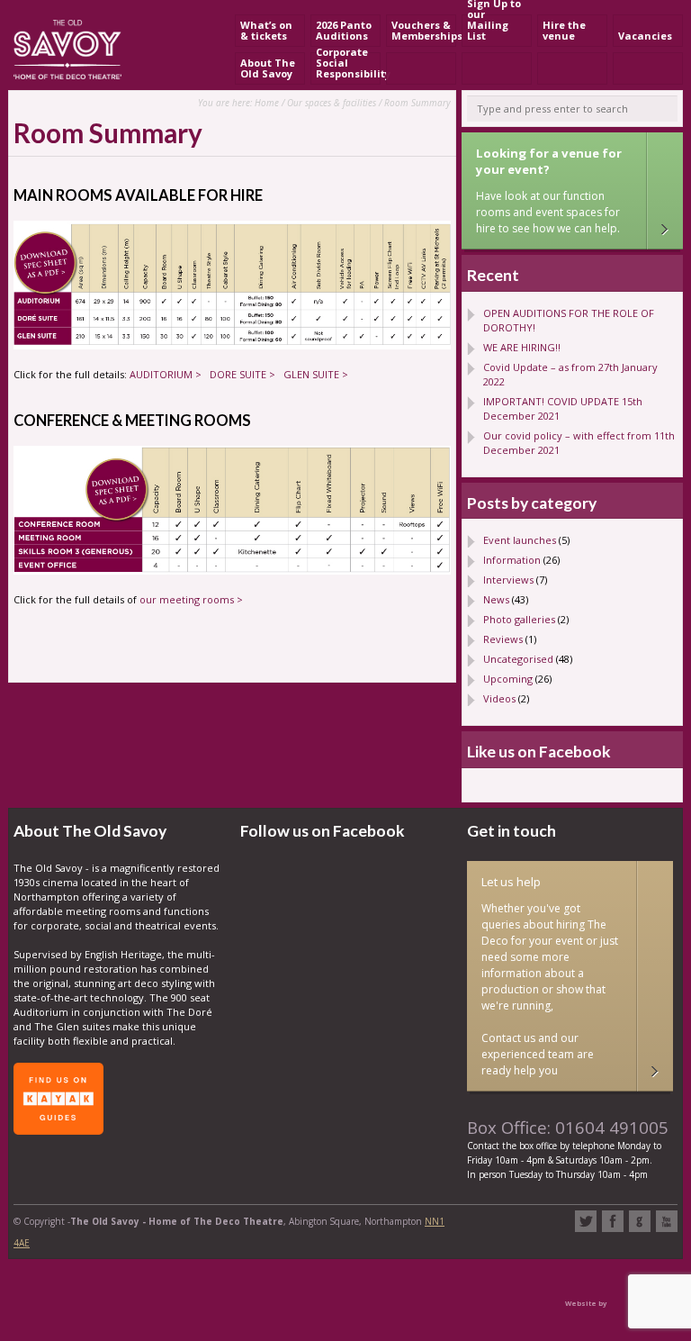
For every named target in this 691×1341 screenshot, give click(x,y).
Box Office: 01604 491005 (568, 1127)
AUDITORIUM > (166, 374)
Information (512, 559)
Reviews (503, 639)
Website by (585, 1303)
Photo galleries (519, 619)
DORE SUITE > (242, 374)
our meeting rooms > (191, 599)
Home (267, 102)
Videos (499, 698)
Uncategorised (518, 659)
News (496, 599)
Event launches (519, 540)
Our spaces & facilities (331, 102)
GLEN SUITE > (315, 374)
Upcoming (508, 678)
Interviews (508, 579)
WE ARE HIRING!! (522, 347)
